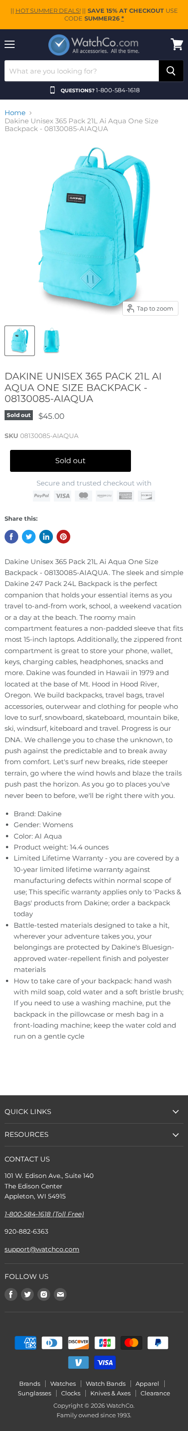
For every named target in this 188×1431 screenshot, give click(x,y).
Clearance (155, 1393)
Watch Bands (105, 1383)
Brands (29, 1383)
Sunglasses (34, 1393)
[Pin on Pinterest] (63, 537)
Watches (63, 1383)
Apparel (147, 1383)
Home (15, 112)
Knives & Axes (110, 1393)
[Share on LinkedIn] (46, 537)
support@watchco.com (42, 1249)
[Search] (171, 70)
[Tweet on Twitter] (29, 537)
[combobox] (82, 70)
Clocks (70, 1393)
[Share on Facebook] (11, 537)
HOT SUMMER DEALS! (48, 10)
